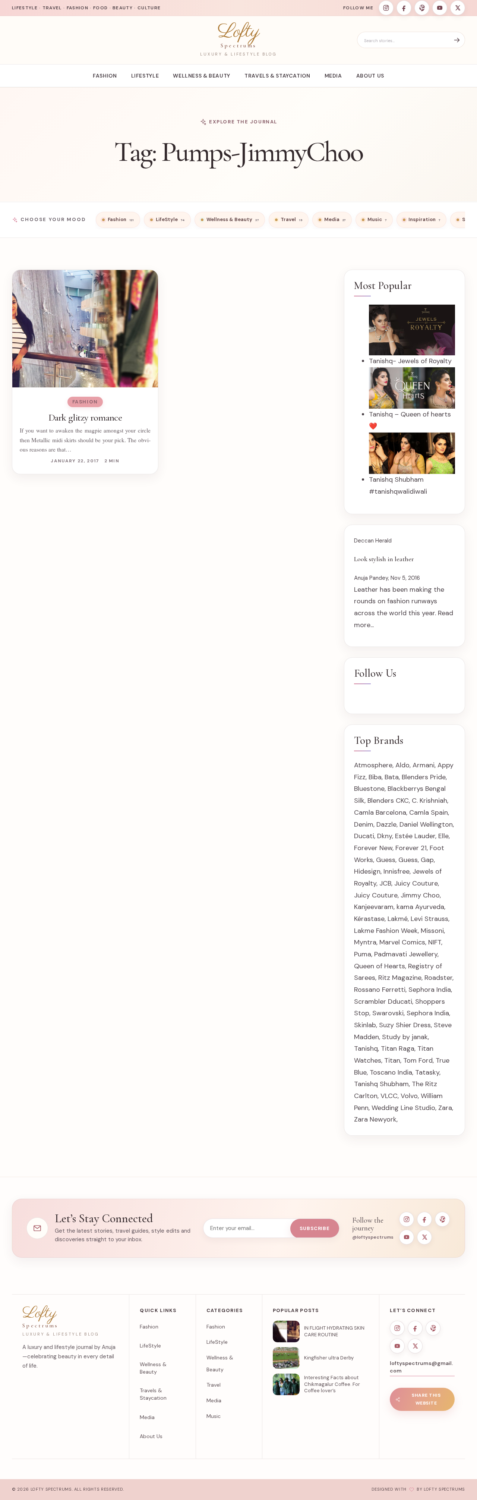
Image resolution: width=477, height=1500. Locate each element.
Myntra (365, 942)
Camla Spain (428, 812)
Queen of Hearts (379, 966)
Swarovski (388, 1013)
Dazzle (386, 824)
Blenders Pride (424, 777)
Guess (385, 859)
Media (333, 75)
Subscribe (315, 1228)
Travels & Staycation (277, 75)
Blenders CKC (388, 800)
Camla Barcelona (380, 812)
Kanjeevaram (374, 906)
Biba (375, 777)
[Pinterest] (421, 7)
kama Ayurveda (420, 906)
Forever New (373, 847)
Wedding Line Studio (403, 1107)
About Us (370, 75)
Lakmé (398, 918)
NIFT (434, 942)
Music (213, 1416)
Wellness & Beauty (201, 75)
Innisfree (396, 871)
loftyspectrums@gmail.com (421, 1367)
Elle (443, 835)
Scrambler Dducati (383, 1001)
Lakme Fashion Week (386, 930)
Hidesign (367, 871)
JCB (385, 883)
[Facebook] (404, 7)
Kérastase (369, 918)
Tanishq (366, 1048)
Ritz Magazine (399, 977)
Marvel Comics (402, 942)
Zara (445, 1107)
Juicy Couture (416, 883)
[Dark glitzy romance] (85, 328)
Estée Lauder (415, 835)
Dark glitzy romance (85, 417)
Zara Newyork (375, 1119)
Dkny (384, 835)
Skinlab (365, 1025)
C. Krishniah (429, 800)
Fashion (105, 75)
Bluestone (369, 788)
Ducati (364, 835)
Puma (362, 954)
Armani (424, 765)
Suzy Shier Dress (405, 1025)
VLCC (389, 1095)
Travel (213, 1384)
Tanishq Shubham (381, 1083)
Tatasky (427, 1072)
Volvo (409, 1095)
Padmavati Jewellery (405, 954)
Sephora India (429, 989)
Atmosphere (373, 765)
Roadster (438, 977)
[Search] (456, 40)
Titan (392, 1060)
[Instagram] (386, 7)
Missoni (432, 930)
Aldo (402, 765)
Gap (427, 859)
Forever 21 (411, 847)
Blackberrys (405, 788)
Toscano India (391, 1072)
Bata (392, 777)
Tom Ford (418, 1060)
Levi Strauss (429, 918)
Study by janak (405, 1036)
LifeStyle (145, 75)
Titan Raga (397, 1048)
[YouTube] (439, 7)
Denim (363, 824)
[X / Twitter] (457, 7)
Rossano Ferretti (379, 989)
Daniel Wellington (426, 824)
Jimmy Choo (420, 895)
